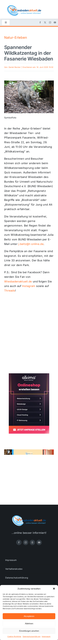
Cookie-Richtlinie (14, 636)
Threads (9, 290)
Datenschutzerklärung (31, 636)
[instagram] (50, 22)
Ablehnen (29, 623)
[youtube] (55, 22)
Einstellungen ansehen (29, 631)
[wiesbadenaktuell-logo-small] (24, 6)
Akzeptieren (29, 616)
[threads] (32, 542)
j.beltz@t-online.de (31, 244)
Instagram (28, 286)
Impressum (46, 636)
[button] (54, 588)
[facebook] (40, 22)
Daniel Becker (15, 67)
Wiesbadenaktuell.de (18, 281)
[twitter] (45, 22)
